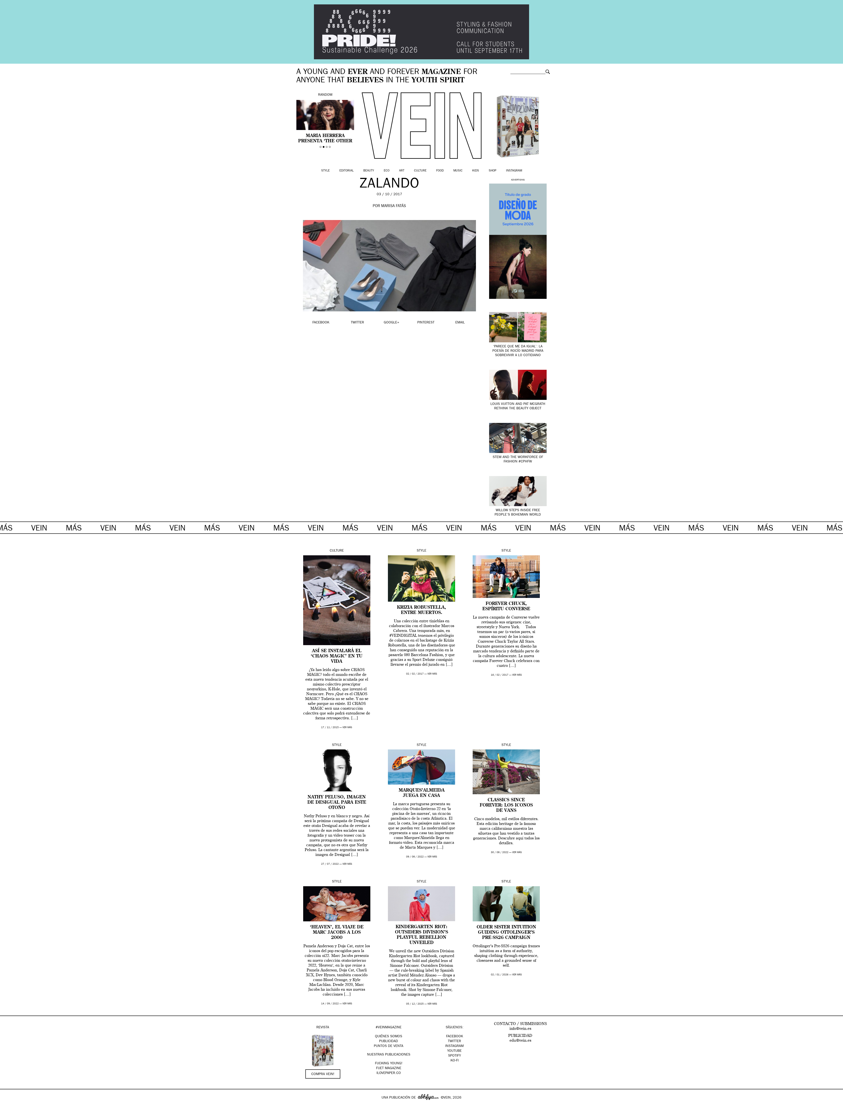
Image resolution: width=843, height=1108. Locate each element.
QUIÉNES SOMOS (388, 1036)
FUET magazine (388, 1068)
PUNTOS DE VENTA (388, 1046)
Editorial (346, 170)
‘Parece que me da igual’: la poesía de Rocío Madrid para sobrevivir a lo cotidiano (517, 351)
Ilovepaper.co (388, 1073)
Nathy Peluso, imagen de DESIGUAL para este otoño (336, 802)
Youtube (454, 1051)
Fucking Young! (388, 1063)
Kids (475, 170)
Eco (386, 170)
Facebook (454, 1036)
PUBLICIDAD (388, 1041)
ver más (347, 727)
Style (325, 170)
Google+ (8, 1105)
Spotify (454, 1056)
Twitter (454, 1041)
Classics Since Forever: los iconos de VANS (506, 805)
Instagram (514, 170)
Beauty (368, 170)
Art (401, 170)
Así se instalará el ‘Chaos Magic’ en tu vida (336, 656)
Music (458, 170)
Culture (420, 170)
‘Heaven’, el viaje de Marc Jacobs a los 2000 (337, 932)
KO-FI (454, 1061)
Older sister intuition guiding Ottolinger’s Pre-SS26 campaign (506, 932)
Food (440, 170)
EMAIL (460, 323)
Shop (492, 170)
